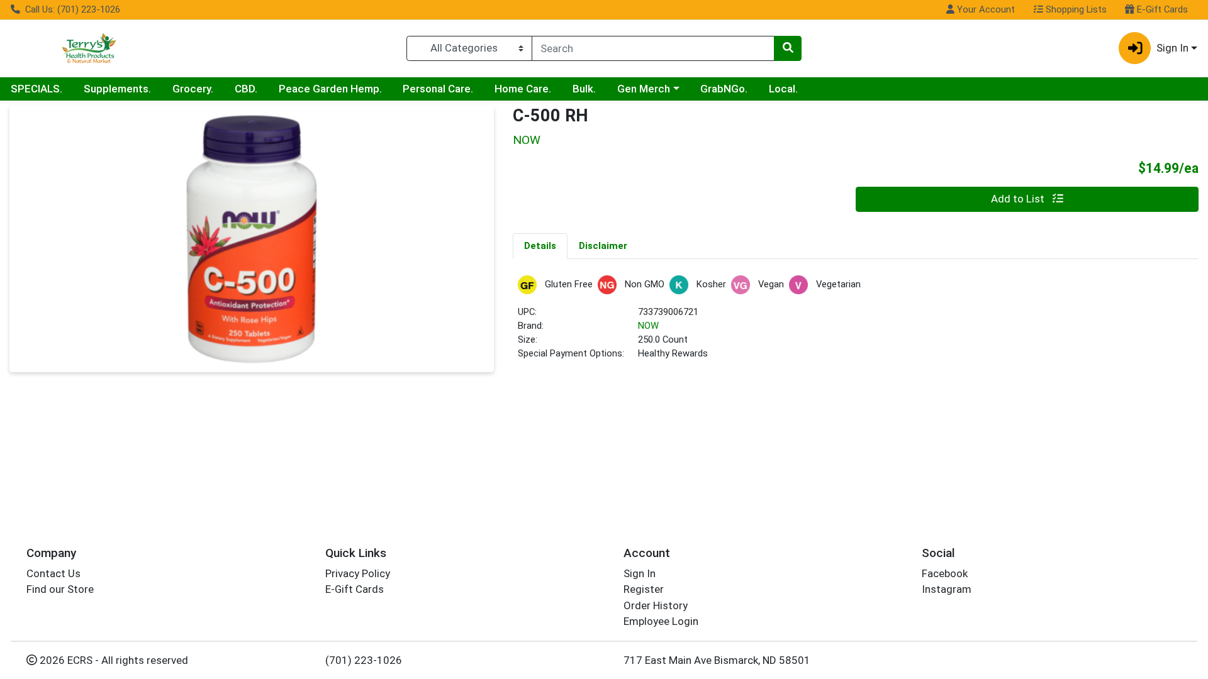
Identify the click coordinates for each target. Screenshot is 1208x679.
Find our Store (60, 589)
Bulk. (584, 88)
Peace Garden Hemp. (330, 88)
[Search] (788, 48)
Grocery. (192, 88)
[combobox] (653, 48)
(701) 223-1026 (363, 660)
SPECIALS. (36, 88)
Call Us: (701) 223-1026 (71, 9)
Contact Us (53, 573)
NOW (648, 325)
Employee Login (661, 621)
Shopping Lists (1075, 9)
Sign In (640, 573)
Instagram (946, 589)
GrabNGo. (723, 88)
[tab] (540, 245)
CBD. (246, 88)
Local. (783, 88)
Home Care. (523, 88)
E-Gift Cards (1161, 9)
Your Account (984, 9)
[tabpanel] (856, 323)
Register (644, 589)
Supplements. (117, 88)
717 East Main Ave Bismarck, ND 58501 (717, 660)
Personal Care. (438, 88)
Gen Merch (643, 88)
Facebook (945, 573)
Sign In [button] (1172, 47)
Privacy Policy (357, 573)
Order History (656, 605)
